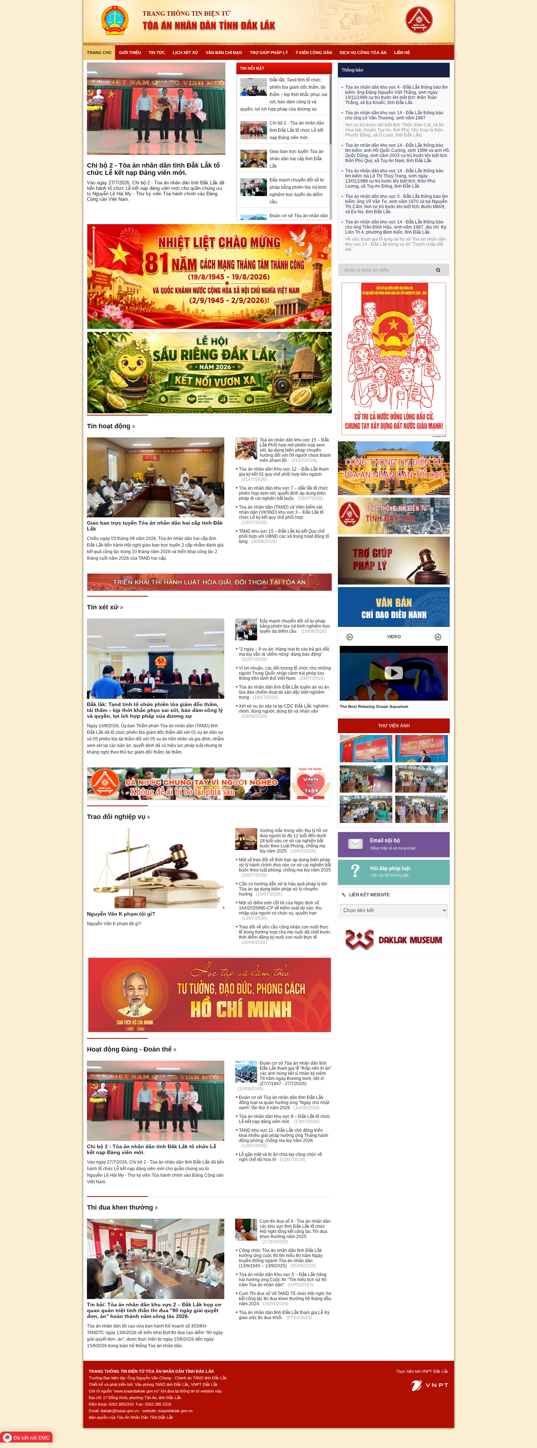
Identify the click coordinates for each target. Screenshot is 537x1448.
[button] (348, 636)
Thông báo (352, 70)
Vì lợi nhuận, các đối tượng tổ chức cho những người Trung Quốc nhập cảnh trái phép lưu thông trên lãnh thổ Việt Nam (285, 673)
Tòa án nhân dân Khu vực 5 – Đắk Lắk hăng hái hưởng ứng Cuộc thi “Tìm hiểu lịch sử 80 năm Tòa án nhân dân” (283, 1279)
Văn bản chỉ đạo (224, 52)
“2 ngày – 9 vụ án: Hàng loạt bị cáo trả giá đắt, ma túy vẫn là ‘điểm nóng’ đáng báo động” (284, 652)
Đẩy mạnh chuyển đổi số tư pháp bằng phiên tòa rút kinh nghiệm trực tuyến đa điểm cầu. (295, 626)
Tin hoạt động (108, 426)
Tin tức (157, 52)
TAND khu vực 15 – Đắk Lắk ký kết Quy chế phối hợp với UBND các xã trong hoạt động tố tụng (284, 536)
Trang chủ (99, 52)
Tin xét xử (102, 607)
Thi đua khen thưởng (120, 1207)
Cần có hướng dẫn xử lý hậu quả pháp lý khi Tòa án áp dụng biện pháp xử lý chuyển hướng (283, 889)
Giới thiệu (130, 52)
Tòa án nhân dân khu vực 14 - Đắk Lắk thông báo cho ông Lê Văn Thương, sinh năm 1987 (394, 115)
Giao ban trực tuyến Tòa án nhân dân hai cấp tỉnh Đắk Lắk (297, 159)
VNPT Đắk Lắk (435, 1371)
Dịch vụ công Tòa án (363, 52)
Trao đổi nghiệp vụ (116, 816)
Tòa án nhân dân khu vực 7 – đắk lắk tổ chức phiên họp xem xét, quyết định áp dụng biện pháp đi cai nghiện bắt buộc (283, 493)
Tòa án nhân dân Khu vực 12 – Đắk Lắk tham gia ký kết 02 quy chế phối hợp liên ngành (284, 472)
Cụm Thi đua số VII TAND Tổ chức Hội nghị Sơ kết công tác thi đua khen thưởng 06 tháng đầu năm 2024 (285, 1298)
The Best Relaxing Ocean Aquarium (374, 706)
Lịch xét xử (185, 52)
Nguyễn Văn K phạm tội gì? (121, 914)
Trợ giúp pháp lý (269, 52)
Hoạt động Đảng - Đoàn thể (129, 1049)
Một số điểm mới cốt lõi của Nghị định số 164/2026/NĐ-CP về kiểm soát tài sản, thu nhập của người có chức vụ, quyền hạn (280, 908)
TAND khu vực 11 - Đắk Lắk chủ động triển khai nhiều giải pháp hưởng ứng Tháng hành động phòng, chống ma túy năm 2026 (283, 1135)
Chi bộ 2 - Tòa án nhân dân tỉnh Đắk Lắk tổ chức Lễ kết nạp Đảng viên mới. (153, 169)
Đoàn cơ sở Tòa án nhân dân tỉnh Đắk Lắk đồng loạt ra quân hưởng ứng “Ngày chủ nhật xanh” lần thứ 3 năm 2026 (284, 1102)
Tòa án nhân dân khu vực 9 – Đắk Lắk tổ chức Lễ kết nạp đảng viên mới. (284, 1119)
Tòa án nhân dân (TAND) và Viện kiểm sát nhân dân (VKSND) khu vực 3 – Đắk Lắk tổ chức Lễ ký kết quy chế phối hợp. (281, 512)
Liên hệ (402, 52)
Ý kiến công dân (314, 52)
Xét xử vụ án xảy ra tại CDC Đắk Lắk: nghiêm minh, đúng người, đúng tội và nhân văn (283, 709)
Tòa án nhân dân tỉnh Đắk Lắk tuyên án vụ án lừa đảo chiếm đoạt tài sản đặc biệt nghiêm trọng (284, 692)
